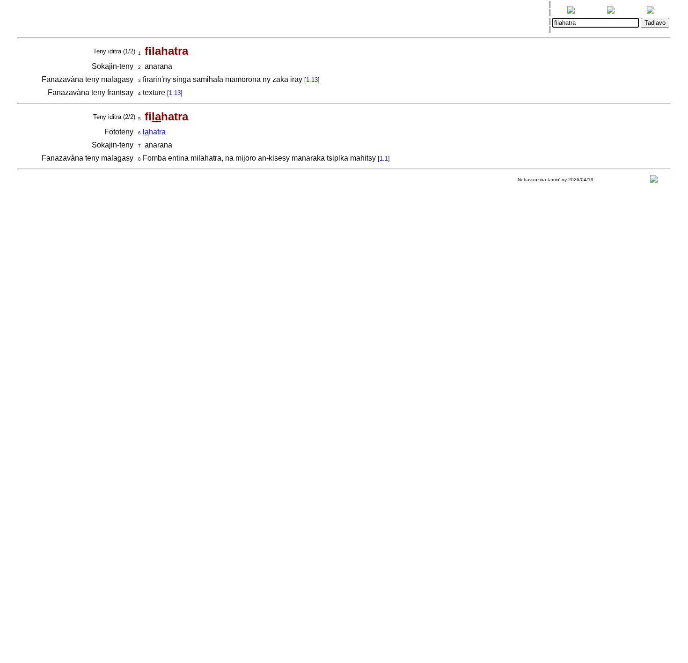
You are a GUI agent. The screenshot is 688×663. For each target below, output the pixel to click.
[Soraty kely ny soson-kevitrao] (654, 181)
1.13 (312, 79)
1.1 (384, 158)
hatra (154, 132)
